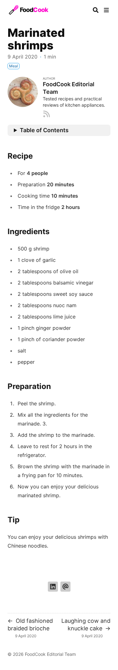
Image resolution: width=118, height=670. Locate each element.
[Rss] (46, 113)
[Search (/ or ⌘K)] (95, 10)
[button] (106, 10)
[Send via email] (65, 587)
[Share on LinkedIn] (53, 587)
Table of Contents (44, 130)
